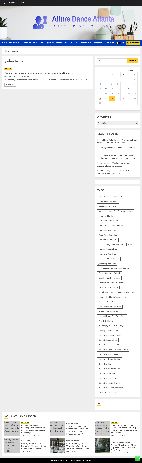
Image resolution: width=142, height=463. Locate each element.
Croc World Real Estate (107, 230)
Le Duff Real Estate (106, 292)
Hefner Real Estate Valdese (109, 259)
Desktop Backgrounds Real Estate (111, 244)
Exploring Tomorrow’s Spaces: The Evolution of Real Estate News (77, 428)
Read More (10, 85)
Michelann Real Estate (107, 302)
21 (123, 93)
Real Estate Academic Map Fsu (110, 335)
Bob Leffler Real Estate (107, 206)
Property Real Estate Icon (108, 330)
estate (130, 244)
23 (135, 93)
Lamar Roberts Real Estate (108, 287)
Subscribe (134, 43)
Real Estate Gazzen (106, 364)
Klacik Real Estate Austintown (109, 278)
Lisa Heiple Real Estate (125, 292)
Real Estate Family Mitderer (109, 354)
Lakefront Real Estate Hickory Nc (111, 282)
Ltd (125, 297)
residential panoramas (32, 43)
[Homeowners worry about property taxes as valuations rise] (47, 68)
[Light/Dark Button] (118, 43)
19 (112, 93)
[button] (123, 43)
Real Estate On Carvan (107, 373)
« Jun (99, 107)
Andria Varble (11, 76)
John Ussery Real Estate (107, 263)
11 (106, 88)
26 (112, 98)
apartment (86, 43)
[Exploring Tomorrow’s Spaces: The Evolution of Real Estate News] (57, 428)
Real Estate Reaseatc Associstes (111, 387)
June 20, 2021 (25, 76)
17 (100, 93)
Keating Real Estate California (110, 273)
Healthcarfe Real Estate (107, 254)
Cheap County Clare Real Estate (111, 225)
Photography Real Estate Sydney (111, 325)
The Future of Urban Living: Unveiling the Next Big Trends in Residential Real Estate (123, 446)
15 (129, 88)
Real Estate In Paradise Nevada (110, 368)
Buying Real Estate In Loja (108, 220)
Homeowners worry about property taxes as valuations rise (39, 73)
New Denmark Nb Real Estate (110, 306)
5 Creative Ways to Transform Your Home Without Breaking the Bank (79, 446)
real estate (25, 422)
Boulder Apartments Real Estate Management (116, 211)
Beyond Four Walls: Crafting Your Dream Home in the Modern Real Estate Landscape (34, 429)
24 (100, 98)
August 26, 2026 (29, 436)
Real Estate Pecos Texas (108, 378)
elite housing (71, 43)
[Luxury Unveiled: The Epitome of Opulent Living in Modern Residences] (12, 445)
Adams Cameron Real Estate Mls (111, 197)
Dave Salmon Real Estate (108, 239)
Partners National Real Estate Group (112, 316)
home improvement (10, 43)
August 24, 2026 (119, 453)
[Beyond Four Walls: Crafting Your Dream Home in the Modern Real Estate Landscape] (12, 428)
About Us (110, 43)
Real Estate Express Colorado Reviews (113, 349)
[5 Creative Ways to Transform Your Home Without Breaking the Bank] (57, 445)
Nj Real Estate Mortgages (108, 311)
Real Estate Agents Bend (108, 340)
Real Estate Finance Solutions (109, 359)
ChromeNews (75, 460)
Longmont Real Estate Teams (109, 297)
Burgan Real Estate (106, 216)
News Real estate (54, 43)
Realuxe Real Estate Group (109, 392)
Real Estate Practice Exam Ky (109, 383)
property (98, 43)
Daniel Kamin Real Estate (108, 235)
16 (135, 88)
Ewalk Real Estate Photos (108, 249)
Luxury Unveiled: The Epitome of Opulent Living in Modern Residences (33, 446)
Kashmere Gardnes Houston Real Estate (114, 268)
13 (118, 88)
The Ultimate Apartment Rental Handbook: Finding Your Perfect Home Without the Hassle (124, 429)
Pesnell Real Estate (106, 321)
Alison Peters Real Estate (108, 201)
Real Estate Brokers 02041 (109, 345)
